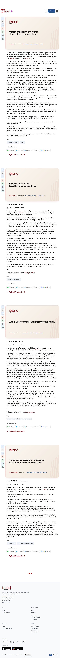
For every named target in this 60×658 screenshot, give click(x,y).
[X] (10, 642)
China (16, 142)
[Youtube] (13, 642)
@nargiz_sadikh (30, 273)
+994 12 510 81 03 (6, 600)
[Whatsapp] (3, 642)
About (32, 610)
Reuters (27, 58)
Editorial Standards (36, 617)
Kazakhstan (17, 279)
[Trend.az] (7, 11)
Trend (12, 58)
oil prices (10, 142)
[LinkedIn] (20, 642)
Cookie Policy (34, 633)
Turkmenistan (11, 543)
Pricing (3, 626)
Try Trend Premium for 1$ (17, 155)
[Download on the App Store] (6, 648)
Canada (16, 419)
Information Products (7, 628)
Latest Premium (6, 612)
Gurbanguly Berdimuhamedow (25, 543)
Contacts (33, 615)
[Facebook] (6, 642)
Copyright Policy (35, 630)
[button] (2, 18)
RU (56, 654)
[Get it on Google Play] (17, 648)
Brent (22, 142)
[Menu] (57, 11)
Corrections (34, 619)
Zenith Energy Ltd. (25, 419)
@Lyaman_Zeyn (30, 412)
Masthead (33, 612)
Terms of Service (35, 626)
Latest (3, 610)
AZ (53, 654)
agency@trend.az (6, 602)
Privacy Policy (34, 628)
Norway (10, 419)
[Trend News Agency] (6, 588)
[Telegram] (17, 642)
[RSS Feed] (23, 642)
